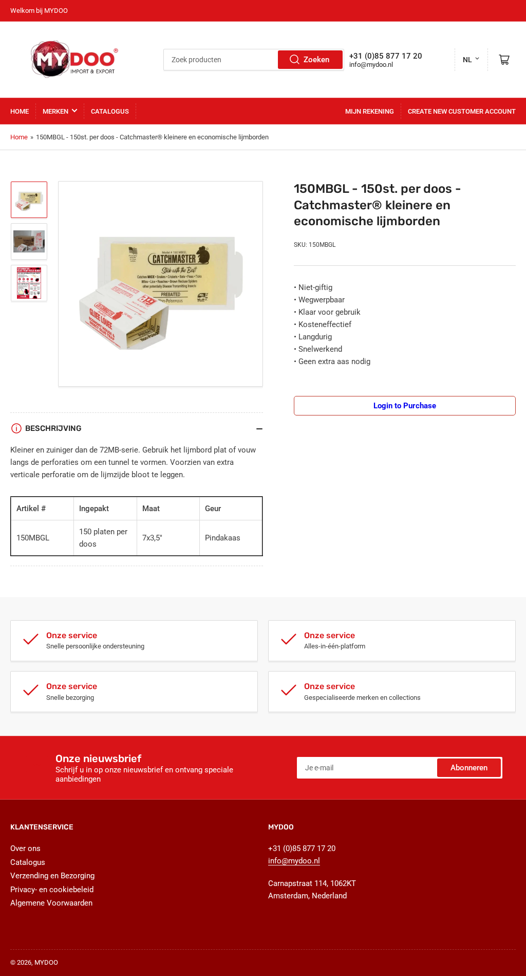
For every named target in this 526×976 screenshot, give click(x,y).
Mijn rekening (369, 111)
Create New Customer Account (462, 111)
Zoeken (316, 59)
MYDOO (46, 962)
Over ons (25, 848)
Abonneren (468, 767)
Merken (55, 111)
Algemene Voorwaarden (51, 903)
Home (19, 111)
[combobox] (254, 59)
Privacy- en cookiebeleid (51, 889)
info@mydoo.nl (371, 64)
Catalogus (110, 111)
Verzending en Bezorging (52, 875)
